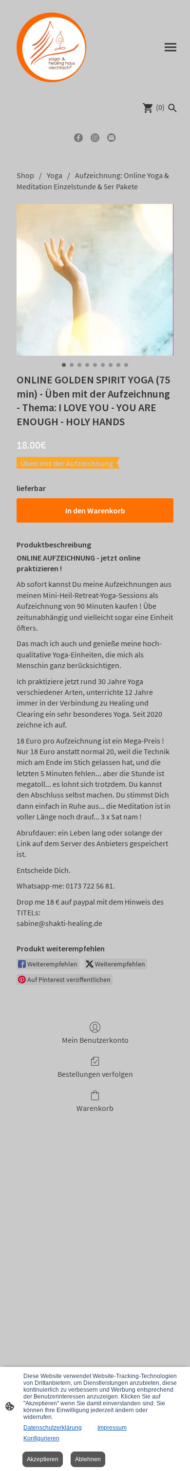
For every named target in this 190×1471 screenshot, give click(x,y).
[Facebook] (78, 137)
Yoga (54, 175)
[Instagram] (95, 137)
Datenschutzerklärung (52, 1427)
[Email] (111, 137)
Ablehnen (88, 1459)
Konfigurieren (41, 1438)
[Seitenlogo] (51, 47)
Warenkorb (95, 1108)
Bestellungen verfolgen (95, 1074)
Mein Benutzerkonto (95, 1040)
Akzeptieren (42, 1459)
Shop (25, 175)
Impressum (112, 1427)
